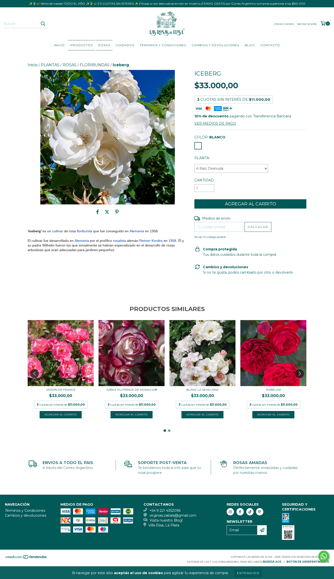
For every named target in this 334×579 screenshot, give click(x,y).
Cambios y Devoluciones (215, 45)
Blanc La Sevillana (202, 389)
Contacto (270, 45)
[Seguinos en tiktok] (250, 511)
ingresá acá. (272, 561)
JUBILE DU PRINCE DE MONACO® (131, 389)
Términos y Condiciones (163, 45)
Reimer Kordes (151, 241)
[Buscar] (43, 23)
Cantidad (204, 180)
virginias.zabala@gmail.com (172, 515)
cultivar (57, 231)
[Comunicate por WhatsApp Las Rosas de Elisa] (323, 556)
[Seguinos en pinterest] (259, 511)
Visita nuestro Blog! (166, 520)
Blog (250, 45)
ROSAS (104, 45)
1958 (172, 241)
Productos (81, 45)
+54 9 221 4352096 (164, 510)
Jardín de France (61, 389)
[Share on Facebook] (97, 211)
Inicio (59, 45)
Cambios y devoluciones (25, 515)
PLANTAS (50, 65)
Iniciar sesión (306, 24)
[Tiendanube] (26, 558)
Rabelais (273, 389)
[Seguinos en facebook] (240, 511)
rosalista (119, 241)
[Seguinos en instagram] (230, 511)
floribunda (84, 231)
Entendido (248, 573)
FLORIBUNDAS (95, 65)
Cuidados (125, 45)
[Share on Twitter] (107, 211)
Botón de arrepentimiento (308, 561)
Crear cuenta (284, 24)
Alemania (137, 231)
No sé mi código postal (210, 237)
